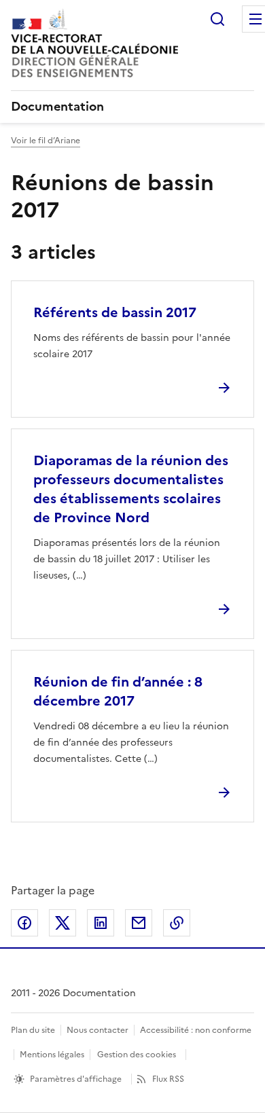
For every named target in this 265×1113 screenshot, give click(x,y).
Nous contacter (97, 1030)
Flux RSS (168, 1079)
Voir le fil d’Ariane (45, 140)
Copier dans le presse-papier (176, 922)
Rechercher (217, 19)
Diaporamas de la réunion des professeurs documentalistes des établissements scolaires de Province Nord (130, 489)
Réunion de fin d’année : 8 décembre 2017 (117, 691)
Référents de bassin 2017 (114, 312)
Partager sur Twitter (62, 922)
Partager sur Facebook (24, 922)
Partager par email (138, 922)
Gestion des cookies (136, 1054)
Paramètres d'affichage (76, 1079)
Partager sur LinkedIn (100, 922)
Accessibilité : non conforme (195, 1030)
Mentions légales (52, 1054)
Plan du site (33, 1030)
